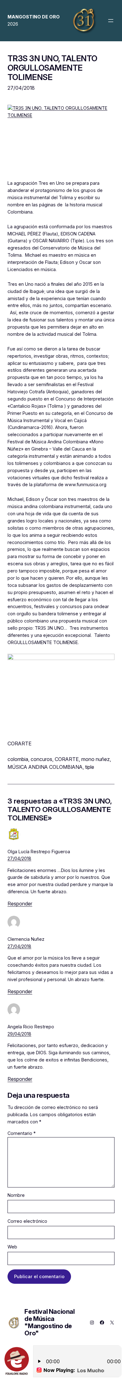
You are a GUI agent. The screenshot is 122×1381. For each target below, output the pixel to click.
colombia (18, 759)
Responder (20, 903)
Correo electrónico (27, 1221)
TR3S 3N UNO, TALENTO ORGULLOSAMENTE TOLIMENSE (52, 68)
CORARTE (67, 759)
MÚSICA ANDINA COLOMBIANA (45, 767)
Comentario (22, 1133)
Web (12, 1246)
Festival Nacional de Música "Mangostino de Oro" (49, 1322)
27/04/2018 (19, 858)
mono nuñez (95, 759)
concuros (41, 759)
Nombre (16, 1195)
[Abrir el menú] (110, 20)
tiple (89, 767)
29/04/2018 (19, 1033)
